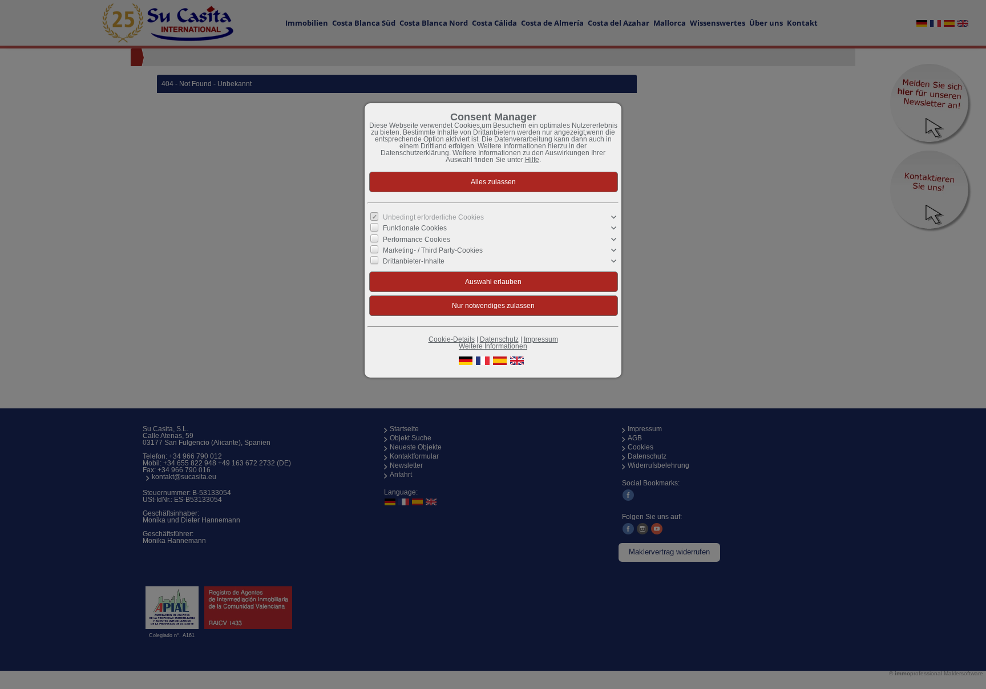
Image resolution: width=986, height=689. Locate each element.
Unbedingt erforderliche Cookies (433, 217)
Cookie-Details (452, 339)
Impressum (541, 339)
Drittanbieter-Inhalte (413, 261)
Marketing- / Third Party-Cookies (433, 250)
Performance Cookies (416, 239)
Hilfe (532, 160)
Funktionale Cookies (415, 228)
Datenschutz (499, 339)
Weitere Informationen (493, 346)
